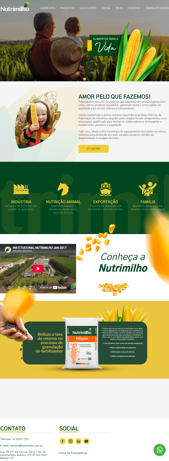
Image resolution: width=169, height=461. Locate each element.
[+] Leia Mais (93, 149)
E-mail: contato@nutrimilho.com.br (21, 446)
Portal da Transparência (73, 453)
